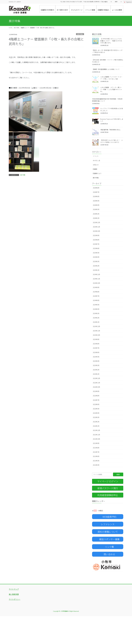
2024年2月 (96, 318)
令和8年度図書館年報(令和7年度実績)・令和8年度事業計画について (107, 100)
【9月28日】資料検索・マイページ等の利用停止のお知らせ (107, 61)
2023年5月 (96, 357)
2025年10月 (96, 231)
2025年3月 (96, 261)
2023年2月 (96, 370)
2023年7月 (96, 348)
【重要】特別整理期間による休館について (106, 69)
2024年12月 (96, 274)
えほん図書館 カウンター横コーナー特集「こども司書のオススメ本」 (111, 89)
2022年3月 (96, 417)
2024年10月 (96, 283)
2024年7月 (96, 296)
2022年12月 (96, 378)
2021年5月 (96, 461)
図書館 (95, 169)
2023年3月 (96, 365)
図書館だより (97, 173)
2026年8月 (96, 188)
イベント (96, 156)
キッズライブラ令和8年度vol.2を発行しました (111, 109)
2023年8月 (96, 344)
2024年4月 (96, 309)
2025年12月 (96, 222)
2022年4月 (96, 413)
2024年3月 (96, 313)
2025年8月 (96, 240)
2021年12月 (96, 430)
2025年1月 (96, 270)
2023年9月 (96, 339)
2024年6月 (96, 300)
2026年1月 (96, 218)
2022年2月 (96, 422)
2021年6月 (96, 456)
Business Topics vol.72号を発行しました (111, 120)
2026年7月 (96, 192)
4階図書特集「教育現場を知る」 (110, 130)
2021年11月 (96, 435)
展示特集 (80, 34)
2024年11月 (96, 279)
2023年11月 (96, 331)
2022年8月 (96, 396)
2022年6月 (96, 404)
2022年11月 (96, 383)
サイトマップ (14, 589)
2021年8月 (96, 448)
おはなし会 (96, 160)
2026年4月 (96, 205)
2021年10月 (96, 439)
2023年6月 (96, 352)
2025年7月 (96, 244)
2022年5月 (96, 409)
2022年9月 (96, 391)
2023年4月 (96, 361)
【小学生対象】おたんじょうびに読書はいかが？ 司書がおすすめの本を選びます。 (111, 41)
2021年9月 (96, 443)
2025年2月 (96, 266)
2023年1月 (96, 374)
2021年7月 (96, 452)
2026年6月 (96, 196)
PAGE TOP (127, 605)
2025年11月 (96, 227)
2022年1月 (96, 426)
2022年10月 (96, 387)
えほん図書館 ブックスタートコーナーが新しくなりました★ (111, 78)
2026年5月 (96, 201)
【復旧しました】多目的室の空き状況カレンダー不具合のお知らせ (107, 51)
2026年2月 (96, 214)
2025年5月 (96, 253)
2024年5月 (96, 305)
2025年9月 (96, 235)
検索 (118, 474)
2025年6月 (96, 248)
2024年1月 (96, 322)
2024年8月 (96, 292)
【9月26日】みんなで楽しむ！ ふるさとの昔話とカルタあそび (111, 141)
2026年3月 (96, 209)
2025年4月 (96, 257)
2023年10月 (96, 335)
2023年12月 (96, 326)
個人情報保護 (14, 594)
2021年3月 (96, 465)
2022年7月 (96, 400)
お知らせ (96, 165)
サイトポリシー (14, 599)
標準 (116, 1)
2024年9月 (96, 287)
